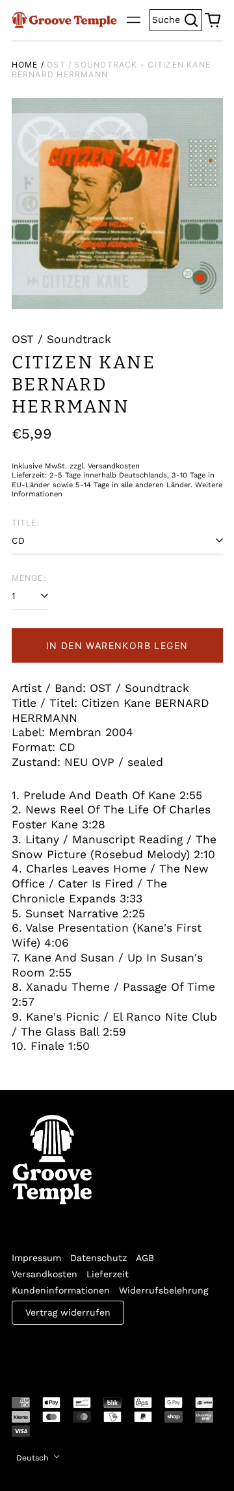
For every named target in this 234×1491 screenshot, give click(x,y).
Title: (26, 523)
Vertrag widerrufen (67, 1312)
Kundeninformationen (61, 1290)
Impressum (36, 1258)
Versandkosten (44, 1274)
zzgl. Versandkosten (105, 466)
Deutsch (33, 1457)
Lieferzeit (107, 1274)
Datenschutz (98, 1258)
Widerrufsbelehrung (163, 1290)
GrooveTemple (71, 1352)
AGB (145, 1258)
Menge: (29, 578)
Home (25, 65)
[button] (212, 20)
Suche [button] (177, 18)
